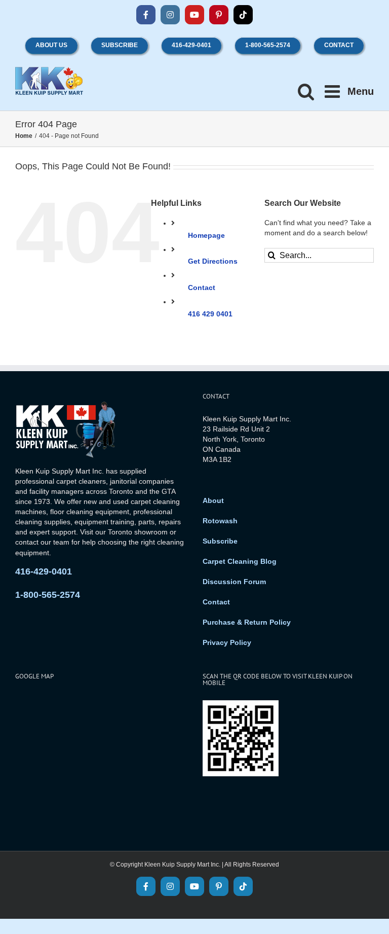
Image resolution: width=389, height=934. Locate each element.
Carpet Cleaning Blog (240, 561)
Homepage (206, 235)
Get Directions (213, 261)
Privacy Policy (227, 642)
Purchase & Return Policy (247, 622)
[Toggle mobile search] (306, 91)
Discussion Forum (234, 582)
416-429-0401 (43, 571)
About (213, 500)
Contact (201, 287)
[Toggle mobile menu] (349, 91)
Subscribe (220, 541)
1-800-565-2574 (47, 595)
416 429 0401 (210, 314)
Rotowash (220, 521)
